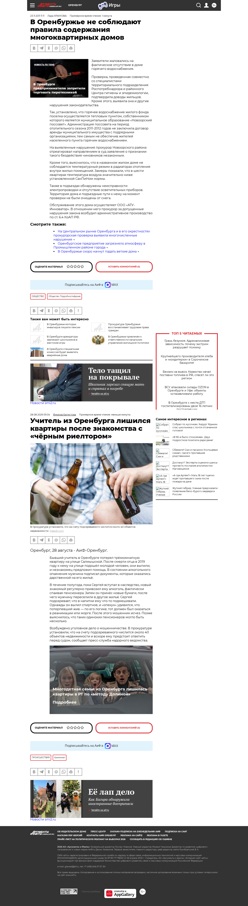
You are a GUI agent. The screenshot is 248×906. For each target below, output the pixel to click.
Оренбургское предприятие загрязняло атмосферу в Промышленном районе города (99, 245)
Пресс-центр (98, 831)
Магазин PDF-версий (69, 835)
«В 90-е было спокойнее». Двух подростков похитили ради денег (192, 439)
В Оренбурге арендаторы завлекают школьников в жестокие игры (62, 339)
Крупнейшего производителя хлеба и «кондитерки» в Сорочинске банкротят (187, 360)
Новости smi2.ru (43, 403)
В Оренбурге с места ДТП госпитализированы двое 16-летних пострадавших (186, 406)
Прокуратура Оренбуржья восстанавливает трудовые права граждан (128, 327)
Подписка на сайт (176, 831)
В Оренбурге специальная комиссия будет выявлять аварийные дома (63, 352)
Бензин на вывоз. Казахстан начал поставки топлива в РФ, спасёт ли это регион (187, 375)
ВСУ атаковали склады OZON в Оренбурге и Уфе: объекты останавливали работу (187, 391)
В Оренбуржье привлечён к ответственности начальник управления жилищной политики (128, 339)
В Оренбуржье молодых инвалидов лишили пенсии (63, 326)
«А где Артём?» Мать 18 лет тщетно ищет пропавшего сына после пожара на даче (193, 478)
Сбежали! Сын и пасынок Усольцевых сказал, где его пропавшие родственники (195, 452)
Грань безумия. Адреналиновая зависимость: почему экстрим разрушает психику (186, 344)
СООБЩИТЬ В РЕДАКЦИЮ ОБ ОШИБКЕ (151, 839)
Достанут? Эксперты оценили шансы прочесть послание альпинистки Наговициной (194, 465)
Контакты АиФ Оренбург (101, 835)
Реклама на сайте (131, 835)
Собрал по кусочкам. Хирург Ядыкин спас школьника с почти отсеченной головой (194, 427)
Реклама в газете (157, 835)
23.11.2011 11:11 (37, 15)
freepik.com (57, 530)
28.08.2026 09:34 (40, 414)
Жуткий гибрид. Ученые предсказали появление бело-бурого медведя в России (195, 491)
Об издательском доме (71, 831)
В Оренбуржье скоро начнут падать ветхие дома (97, 251)
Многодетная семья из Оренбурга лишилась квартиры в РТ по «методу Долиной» (100, 691)
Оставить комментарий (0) (124, 266)
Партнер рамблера (91, 891)
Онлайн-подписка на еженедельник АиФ (135, 831)
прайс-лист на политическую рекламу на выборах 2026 (91, 839)
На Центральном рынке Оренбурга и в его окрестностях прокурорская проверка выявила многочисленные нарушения (101, 235)
